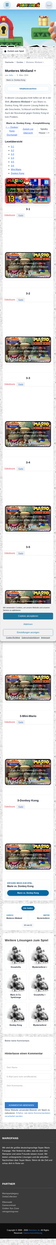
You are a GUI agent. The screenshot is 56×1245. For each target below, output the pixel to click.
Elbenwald (7, 1202)
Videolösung (9, 215)
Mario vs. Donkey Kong (15, 80)
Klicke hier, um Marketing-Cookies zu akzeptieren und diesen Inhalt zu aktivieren (27, 190)
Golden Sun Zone (10, 1208)
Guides (20, 62)
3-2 (12, 150)
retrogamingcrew (10, 1211)
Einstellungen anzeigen (28, 632)
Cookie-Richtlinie (13, 638)
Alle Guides (28, 908)
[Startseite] (28, 5)
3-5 (12, 161)
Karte (21, 215)
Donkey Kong (17, 173)
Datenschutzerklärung (31, 638)
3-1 (12, 146)
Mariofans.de (34, 1230)
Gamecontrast (9, 1205)
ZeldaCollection (9, 1196)
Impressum (45, 638)
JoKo (11, 75)
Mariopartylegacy (10, 1193)
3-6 (12, 165)
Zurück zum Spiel (15, 51)
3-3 (12, 154)
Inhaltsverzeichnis (28, 89)
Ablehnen (28, 624)
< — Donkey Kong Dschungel (12, 131)
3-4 (12, 158)
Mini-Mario (16, 169)
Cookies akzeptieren (28, 616)
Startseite (9, 62)
